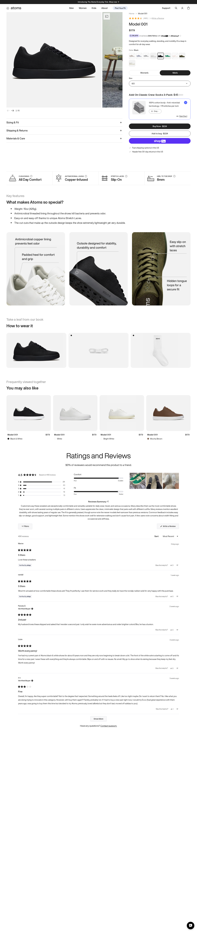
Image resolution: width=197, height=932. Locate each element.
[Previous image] (8, 111)
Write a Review (158, 18)
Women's (144, 72)
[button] (41, 481)
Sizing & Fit (12, 122)
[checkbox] (160, 109)
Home (131, 13)
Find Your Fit (120, 8)
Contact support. (108, 725)
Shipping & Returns (17, 130)
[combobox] (155, 111)
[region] (154, 481)
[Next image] (12, 111)
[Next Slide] (177, 481)
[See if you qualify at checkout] (180, 36)
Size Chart (183, 116)
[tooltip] (108, 502)
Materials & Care (15, 138)
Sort (156, 536)
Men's (175, 72)
